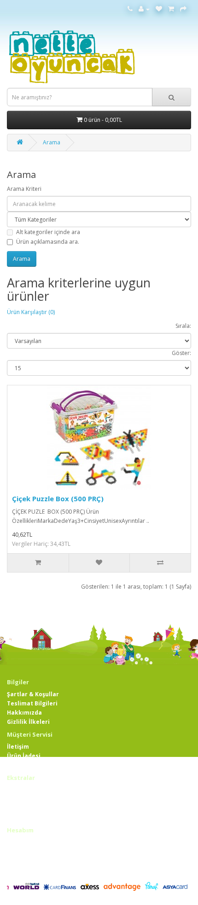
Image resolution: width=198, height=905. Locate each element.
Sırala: (183, 326)
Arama (51, 142)
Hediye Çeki (24, 799)
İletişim (18, 746)
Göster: (181, 353)
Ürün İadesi (24, 756)
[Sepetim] (171, 9)
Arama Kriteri (24, 189)
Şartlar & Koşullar (33, 694)
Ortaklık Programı (34, 808)
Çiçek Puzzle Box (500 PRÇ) (58, 498)
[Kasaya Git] (183, 9)
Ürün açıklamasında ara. (47, 242)
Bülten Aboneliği (31, 870)
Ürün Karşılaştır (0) (31, 312)
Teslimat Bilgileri (32, 703)
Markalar (20, 790)
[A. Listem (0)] (159, 9)
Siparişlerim (24, 852)
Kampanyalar (26, 817)
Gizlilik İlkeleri (28, 722)
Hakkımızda (24, 712)
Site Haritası (25, 765)
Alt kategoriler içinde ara (48, 232)
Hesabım (20, 843)
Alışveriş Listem (30, 861)
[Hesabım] (144, 9)
